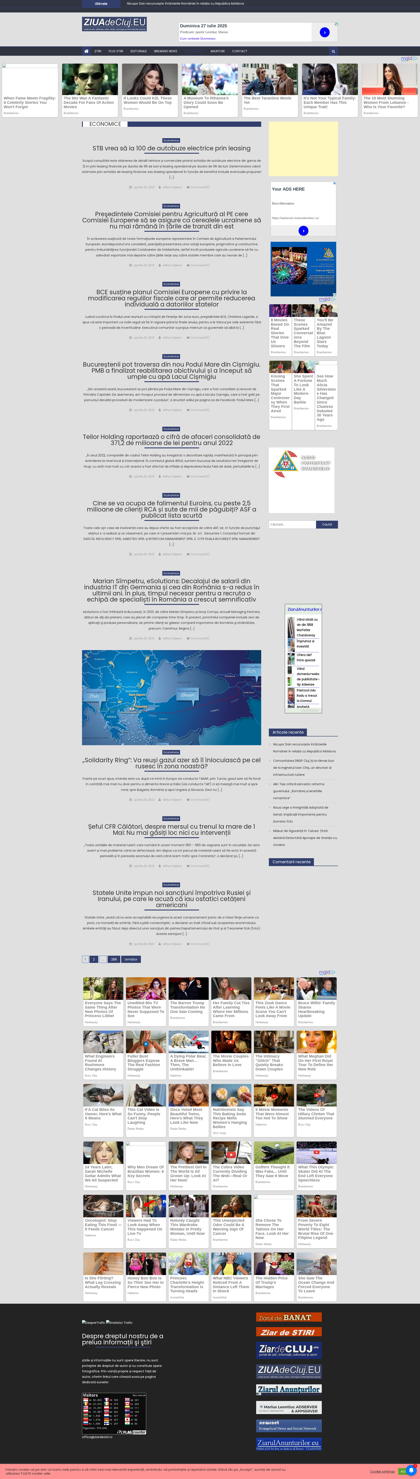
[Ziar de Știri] (289, 1331)
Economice (194, 51)
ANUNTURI (217, 51)
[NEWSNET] (289, 1425)
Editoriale (139, 51)
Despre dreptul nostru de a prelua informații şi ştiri (122, 1340)
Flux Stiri (116, 51)
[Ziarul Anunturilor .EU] (289, 1444)
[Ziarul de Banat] (289, 1317)
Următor (131, 959)
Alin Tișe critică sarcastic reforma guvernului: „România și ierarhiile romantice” (298, 791)
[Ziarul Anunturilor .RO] (289, 1389)
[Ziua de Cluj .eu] (289, 1371)
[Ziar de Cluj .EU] (289, 1350)
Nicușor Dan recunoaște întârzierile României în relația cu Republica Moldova (304, 747)
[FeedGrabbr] (303, 710)
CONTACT (239, 51)
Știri (97, 51)
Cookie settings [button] (382, 1472)
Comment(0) (200, 187)
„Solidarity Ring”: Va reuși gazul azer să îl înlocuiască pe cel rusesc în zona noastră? (171, 764)
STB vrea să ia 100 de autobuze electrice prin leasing (172, 149)
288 (114, 959)
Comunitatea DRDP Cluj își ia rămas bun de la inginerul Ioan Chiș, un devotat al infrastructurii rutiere (203, 3)
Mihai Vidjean (172, 187)
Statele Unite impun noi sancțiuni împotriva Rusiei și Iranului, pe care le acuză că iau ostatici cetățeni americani (172, 899)
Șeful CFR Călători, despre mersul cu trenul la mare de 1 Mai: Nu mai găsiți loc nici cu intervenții (171, 830)
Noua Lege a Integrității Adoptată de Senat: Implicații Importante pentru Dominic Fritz (300, 814)
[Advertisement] (303, 149)
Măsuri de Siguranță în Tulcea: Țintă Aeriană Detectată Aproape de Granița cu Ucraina (305, 838)
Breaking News (165, 51)
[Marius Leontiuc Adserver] (289, 1407)
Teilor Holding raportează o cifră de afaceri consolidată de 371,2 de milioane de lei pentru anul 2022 (171, 440)
